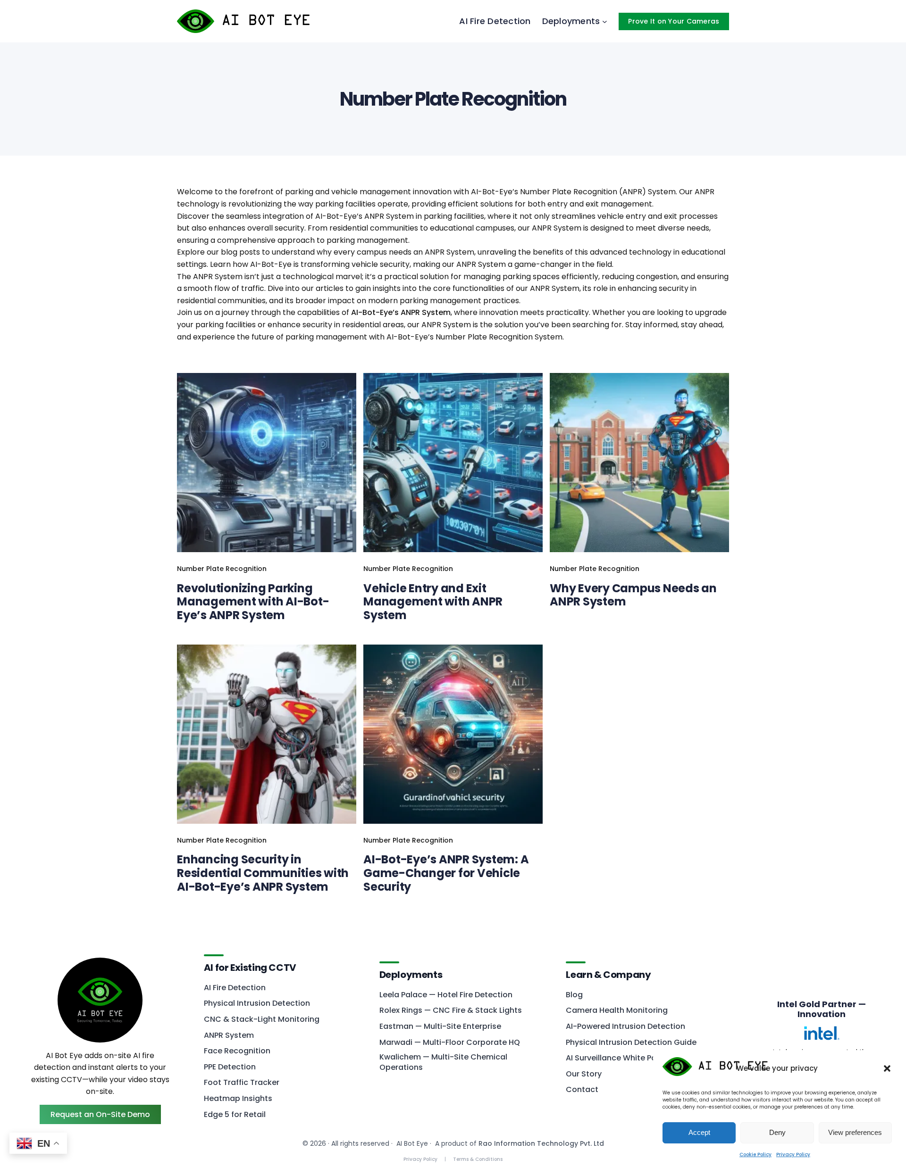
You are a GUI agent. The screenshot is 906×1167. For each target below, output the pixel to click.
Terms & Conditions (478, 1159)
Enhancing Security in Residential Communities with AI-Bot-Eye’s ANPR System (263, 873)
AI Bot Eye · (413, 1143)
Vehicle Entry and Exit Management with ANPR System (433, 602)
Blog (574, 995)
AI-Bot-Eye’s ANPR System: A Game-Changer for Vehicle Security (445, 873)
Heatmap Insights (238, 1098)
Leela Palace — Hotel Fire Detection (445, 995)
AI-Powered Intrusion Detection (625, 1026)
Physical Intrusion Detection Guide (631, 1042)
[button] (887, 1068)
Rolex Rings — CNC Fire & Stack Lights (450, 1010)
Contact (582, 1089)
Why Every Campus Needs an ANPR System (633, 595)
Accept (699, 1132)
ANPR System (229, 1035)
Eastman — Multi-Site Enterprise (440, 1026)
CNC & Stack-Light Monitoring (261, 1019)
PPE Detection (230, 1067)
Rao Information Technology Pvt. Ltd (541, 1143)
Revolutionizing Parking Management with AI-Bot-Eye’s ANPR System (253, 602)
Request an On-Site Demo (100, 1114)
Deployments (411, 974)
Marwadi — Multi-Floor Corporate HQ (449, 1042)
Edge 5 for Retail (235, 1114)
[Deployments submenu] (604, 21)
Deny (777, 1132)
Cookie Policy (755, 1154)
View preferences (855, 1132)
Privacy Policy (793, 1154)
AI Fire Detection (235, 988)
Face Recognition (237, 1051)
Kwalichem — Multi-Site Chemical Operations (443, 1062)
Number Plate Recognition (222, 568)
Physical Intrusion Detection (257, 1003)
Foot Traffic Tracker (241, 1082)
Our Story (584, 1074)
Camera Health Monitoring (617, 1010)
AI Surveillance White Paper (617, 1058)
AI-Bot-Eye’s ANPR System (401, 312)
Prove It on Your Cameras (673, 21)
